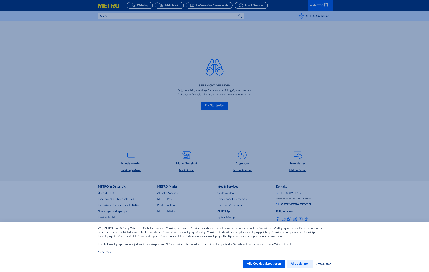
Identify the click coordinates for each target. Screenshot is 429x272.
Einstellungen (323, 264)
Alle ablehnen (300, 263)
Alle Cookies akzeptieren (264, 263)
